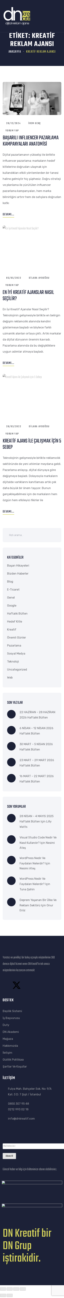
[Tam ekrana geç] (10, 1289)
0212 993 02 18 (18, 1109)
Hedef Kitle (14, 621)
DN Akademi (11, 1032)
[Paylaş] (16, 1289)
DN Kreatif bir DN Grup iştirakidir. (27, 1246)
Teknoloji (13, 661)
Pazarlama (14, 645)
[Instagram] (26, 985)
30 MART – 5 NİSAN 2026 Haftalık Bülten (36, 746)
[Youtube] (35, 985)
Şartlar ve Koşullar (15, 1066)
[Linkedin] (44, 985)
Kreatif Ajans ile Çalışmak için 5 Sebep (32, 444)
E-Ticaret (13, 589)
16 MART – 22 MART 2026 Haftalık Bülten (37, 778)
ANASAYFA (15, 51)
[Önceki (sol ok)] (3, 1295)
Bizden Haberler (17, 573)
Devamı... (8, 214)
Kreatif (11, 629)
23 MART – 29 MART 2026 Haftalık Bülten (37, 762)
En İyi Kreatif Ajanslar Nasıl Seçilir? (28, 295)
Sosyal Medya (16, 653)
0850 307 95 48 (18, 1103)
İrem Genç (34, 123)
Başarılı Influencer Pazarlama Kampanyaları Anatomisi (30, 141)
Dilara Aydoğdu (39, 278)
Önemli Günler (16, 637)
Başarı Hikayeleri (18, 565)
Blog (10, 581)
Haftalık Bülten (17, 613)
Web (10, 677)
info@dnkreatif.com (21, 1118)
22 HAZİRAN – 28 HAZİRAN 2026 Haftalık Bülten (37, 714)
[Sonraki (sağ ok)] (10, 1295)
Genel (11, 597)
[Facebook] (7, 985)
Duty (6, 1025)
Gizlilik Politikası (13, 1059)
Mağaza (8, 1038)
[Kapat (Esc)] (23, 1289)
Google (11, 605)
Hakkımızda (10, 1045)
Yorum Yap (12, 131)
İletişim (7, 1052)
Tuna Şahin (27, 889)
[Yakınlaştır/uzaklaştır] (3, 1289)
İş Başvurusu (11, 1018)
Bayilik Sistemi (12, 1011)
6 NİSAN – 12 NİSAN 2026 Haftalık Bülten (36, 730)
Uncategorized (17, 669)
